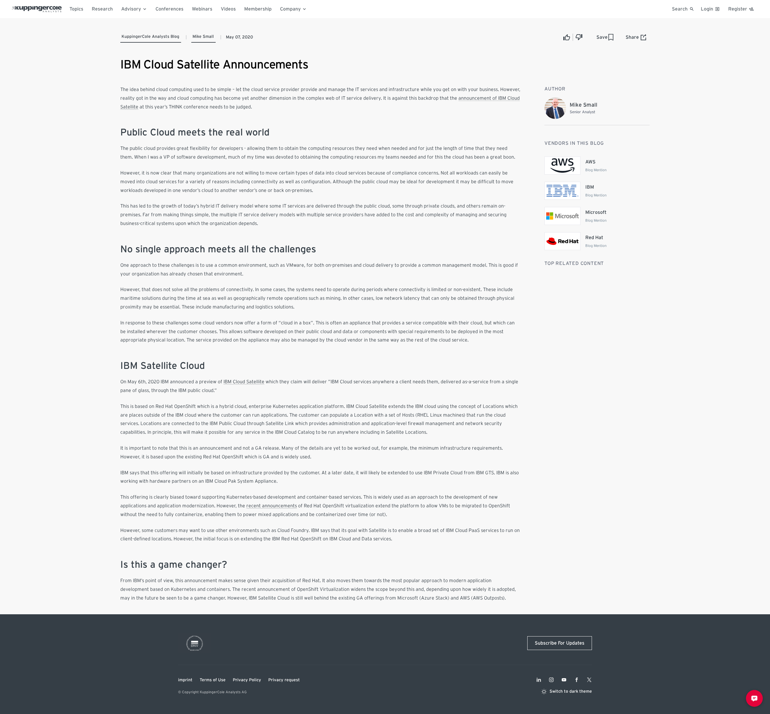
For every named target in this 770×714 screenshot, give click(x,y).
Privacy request (284, 680)
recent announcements (271, 505)
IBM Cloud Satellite (243, 381)
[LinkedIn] (538, 679)
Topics (76, 9)
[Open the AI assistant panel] (754, 698)
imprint (185, 680)
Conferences (169, 9)
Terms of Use (213, 680)
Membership (258, 9)
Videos (228, 9)
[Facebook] (576, 679)
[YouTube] (564, 679)
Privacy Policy (247, 680)
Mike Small (203, 37)
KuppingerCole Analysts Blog (150, 37)
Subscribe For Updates (559, 643)
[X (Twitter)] (589, 679)
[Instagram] (551, 679)
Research (102, 9)
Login (707, 9)
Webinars (202, 9)
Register (737, 9)
